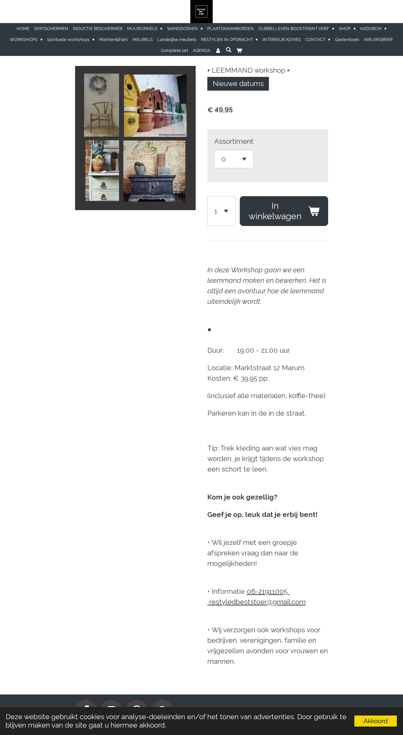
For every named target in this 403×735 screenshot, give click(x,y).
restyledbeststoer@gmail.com (257, 602)
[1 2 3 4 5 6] (221, 211)
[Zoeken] (228, 50)
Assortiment (234, 141)
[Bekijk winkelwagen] (239, 50)
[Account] (218, 50)
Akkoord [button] (376, 721)
